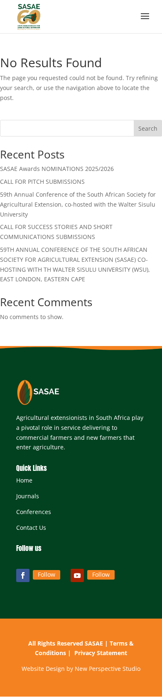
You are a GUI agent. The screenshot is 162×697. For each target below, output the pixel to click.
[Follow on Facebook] (22, 575)
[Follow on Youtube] (77, 575)
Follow (46, 574)
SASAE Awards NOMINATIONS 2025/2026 (57, 169)
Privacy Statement (100, 653)
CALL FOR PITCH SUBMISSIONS (42, 181)
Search (147, 128)
